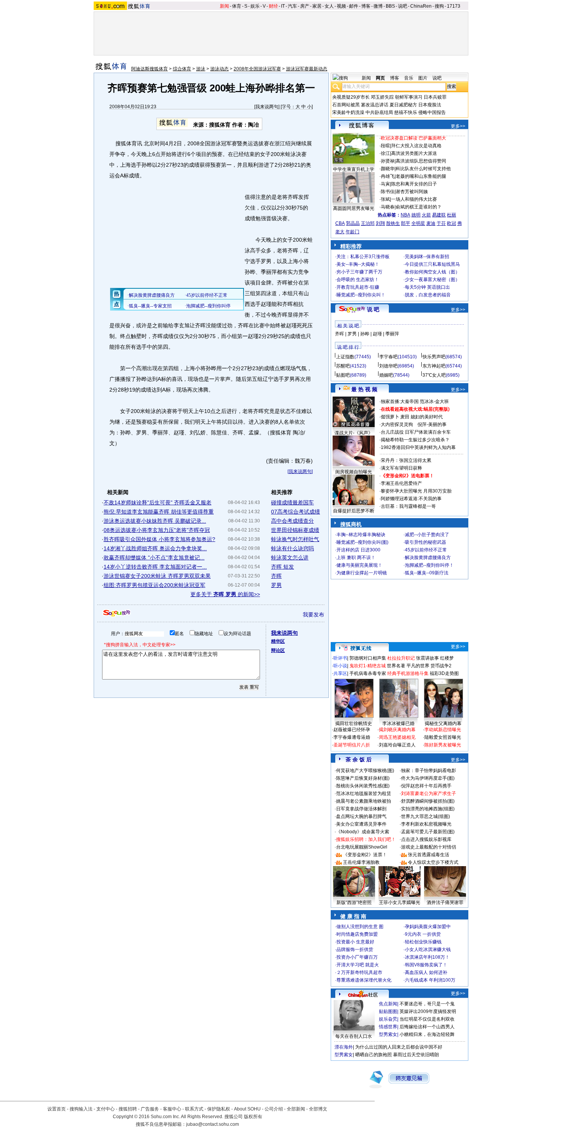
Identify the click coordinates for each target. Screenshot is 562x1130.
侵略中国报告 (432, 112)
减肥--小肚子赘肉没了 (427, 534)
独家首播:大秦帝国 (400, 401)
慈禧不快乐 (405, 112)
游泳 (200, 69)
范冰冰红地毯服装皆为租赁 (363, 793)
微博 (378, 6)
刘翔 (380, 223)
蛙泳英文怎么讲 (290, 557)
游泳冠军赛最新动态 (306, 69)
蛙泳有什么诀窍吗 (292, 548)
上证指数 (345, 356)
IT (283, 6)
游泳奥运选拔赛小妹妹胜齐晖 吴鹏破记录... (155, 521)
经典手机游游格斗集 (408, 673)
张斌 (385, 199)
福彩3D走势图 (444, 673)
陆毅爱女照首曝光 (442, 737)
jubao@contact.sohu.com (212, 1124)
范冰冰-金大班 (434, 401)
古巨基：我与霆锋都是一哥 (408, 506)
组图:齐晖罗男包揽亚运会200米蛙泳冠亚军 (154, 585)
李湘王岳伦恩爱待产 (401, 483)
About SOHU (247, 1109)
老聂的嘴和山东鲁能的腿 (421, 176)
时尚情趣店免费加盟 (357, 934)
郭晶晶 (353, 223)
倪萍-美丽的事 (432, 424)
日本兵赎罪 (435, 97)
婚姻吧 (386, 375)
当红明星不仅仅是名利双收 (427, 1019)
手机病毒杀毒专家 (367, 673)
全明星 (418, 223)
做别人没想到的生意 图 (359, 926)
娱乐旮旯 (388, 1019)
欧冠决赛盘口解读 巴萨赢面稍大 (413, 138)
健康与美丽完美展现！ (359, 565)
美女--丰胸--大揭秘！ (357, 264)
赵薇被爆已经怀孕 (351, 729)
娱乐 (255, 6)
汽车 (292, 6)
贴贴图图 (388, 1011)
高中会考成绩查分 (292, 521)
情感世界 (388, 1026)
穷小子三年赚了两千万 (359, 272)
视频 (341, 6)
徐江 (385, 153)
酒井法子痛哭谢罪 (445, 902)
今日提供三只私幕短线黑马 (432, 264)
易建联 (439, 215)
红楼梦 (447, 658)
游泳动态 (219, 69)
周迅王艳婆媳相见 (397, 737)
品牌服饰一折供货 (354, 949)
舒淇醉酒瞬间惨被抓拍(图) (428, 801)
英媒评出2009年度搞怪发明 (428, 1011)
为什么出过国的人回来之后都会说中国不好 (398, 1047)
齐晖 (276, 576)
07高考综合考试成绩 (295, 512)
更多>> (458, 126)
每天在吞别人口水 (353, 1036)
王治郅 (368, 223)
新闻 (224, 6)
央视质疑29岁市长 (351, 97)
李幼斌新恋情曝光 (442, 729)
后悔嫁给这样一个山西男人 (427, 1026)
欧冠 (451, 223)
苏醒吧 (343, 366)
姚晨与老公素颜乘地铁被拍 (363, 801)
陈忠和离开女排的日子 (414, 184)
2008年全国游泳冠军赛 (257, 69)
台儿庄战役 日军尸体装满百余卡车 (416, 432)
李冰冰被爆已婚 (398, 723)
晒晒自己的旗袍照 (373, 1054)
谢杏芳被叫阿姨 (412, 191)
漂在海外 (344, 1047)
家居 (317, 6)
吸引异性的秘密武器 (425, 542)
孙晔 (364, 334)
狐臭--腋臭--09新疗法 (426, 573)
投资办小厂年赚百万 (357, 957)
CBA (340, 223)
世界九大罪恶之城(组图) (425, 816)
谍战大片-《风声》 (354, 433)
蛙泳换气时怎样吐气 (295, 539)
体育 (236, 6)
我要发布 (313, 614)
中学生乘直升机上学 (353, 169)
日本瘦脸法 (429, 104)
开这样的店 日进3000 (358, 550)
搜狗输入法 (81, 1109)
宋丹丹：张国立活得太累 (406, 460)
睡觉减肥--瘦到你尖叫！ (360, 295)
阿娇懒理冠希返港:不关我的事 (411, 498)
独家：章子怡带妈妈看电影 (428, 770)
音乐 (408, 78)
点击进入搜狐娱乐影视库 (426, 839)
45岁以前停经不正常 (426, 550)
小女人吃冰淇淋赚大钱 (428, 949)
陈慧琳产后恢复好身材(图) (363, 778)
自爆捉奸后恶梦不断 (353, 511)
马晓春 (388, 207)
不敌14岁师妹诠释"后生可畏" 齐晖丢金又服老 (157, 502)
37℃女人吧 (434, 375)
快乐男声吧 (433, 356)
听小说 (340, 665)
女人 (329, 6)
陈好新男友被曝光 (442, 745)
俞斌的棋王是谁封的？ (419, 207)
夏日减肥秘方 (403, 104)
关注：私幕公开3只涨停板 (363, 256)
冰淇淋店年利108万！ (427, 957)
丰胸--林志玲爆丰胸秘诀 (360, 534)
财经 (273, 6)
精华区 (278, 641)
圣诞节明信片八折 (351, 745)
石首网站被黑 (346, 104)
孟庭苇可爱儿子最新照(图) (428, 831)
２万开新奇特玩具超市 (359, 972)
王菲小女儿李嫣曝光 (399, 902)
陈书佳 (388, 191)
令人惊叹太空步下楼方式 (433, 862)
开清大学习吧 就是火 (357, 964)
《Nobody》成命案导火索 (362, 831)
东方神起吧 (433, 366)
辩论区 (278, 650)
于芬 (441, 223)
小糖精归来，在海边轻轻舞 (427, 1034)
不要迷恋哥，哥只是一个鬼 (427, 1003)
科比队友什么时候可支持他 (423, 168)
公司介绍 (274, 1109)
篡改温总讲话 (374, 104)
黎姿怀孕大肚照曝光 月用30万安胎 (416, 491)
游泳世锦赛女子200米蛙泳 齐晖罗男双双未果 (157, 576)
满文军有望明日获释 (401, 468)
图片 (422, 78)
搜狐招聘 (128, 1109)
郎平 (405, 223)
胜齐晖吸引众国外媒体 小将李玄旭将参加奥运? (159, 539)
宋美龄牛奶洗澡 (348, 112)
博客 (365, 6)
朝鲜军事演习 (408, 97)
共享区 (340, 673)
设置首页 (56, 1109)
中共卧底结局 (379, 112)
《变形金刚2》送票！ (365, 854)
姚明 (416, 215)
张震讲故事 (427, 658)
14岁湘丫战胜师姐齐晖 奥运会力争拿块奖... (155, 548)
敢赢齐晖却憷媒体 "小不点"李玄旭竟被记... (154, 557)
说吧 (402, 6)
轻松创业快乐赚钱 (423, 942)
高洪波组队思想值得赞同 (421, 161)
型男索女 (388, 1034)
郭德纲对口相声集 (367, 658)
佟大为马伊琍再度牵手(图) (428, 778)
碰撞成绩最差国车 (292, 502)
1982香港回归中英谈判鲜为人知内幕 (418, 447)
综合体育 (182, 69)
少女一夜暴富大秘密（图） (432, 279)
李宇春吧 (388, 356)
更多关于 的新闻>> (225, 594)
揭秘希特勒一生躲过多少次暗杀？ (415, 439)
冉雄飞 (388, 176)
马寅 (385, 184)
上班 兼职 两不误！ (355, 557)
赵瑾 (377, 334)
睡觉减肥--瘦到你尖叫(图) (362, 542)
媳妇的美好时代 (427, 416)
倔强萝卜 (390, 416)
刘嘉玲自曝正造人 (397, 745)
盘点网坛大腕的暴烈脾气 (361, 816)
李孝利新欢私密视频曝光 (426, 824)
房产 (304, 6)
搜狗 (439, 6)
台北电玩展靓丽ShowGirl (361, 847)
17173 (453, 6)
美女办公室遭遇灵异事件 (361, 824)
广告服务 (150, 1109)
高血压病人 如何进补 (426, 972)
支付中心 (105, 1109)
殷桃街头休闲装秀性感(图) (363, 786)
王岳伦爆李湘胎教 (361, 862)
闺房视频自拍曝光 (353, 472)
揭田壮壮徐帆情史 (353, 723)
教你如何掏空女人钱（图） (432, 272)
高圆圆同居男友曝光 (353, 208)
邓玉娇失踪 (382, 97)
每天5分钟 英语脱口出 (427, 287)
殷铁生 (393, 223)
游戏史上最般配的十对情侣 (428, 847)
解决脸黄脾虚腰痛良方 (428, 557)
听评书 (340, 658)
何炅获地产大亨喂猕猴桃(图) (365, 770)
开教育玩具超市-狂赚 (357, 287)
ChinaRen (421, 6)
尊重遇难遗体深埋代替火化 (363, 980)
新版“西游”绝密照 (354, 902)
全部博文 (318, 1109)
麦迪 (430, 223)
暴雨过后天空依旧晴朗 (416, 1054)
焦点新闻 (388, 1003)
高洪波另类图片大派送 (414, 153)
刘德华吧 (388, 366)
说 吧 (373, 309)
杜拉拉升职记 (401, 658)
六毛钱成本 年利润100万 (430, 980)
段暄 (385, 145)
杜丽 (451, 215)
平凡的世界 (417, 665)
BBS (390, 6)
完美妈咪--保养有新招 (427, 256)
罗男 (276, 585)
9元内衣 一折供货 (423, 934)
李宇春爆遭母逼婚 (351, 737)
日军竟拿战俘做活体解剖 (361, 808)
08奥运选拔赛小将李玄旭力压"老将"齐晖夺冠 (157, 530)
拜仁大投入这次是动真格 (416, 145)
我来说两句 (266, 106)
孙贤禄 (388, 161)
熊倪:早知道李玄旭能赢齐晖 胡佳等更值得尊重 (159, 512)
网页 (380, 78)
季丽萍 (392, 334)
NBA (405, 215)
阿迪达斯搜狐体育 (149, 69)
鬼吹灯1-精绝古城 (367, 665)
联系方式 (194, 1109)
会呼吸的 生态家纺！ (357, 279)
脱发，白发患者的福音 (428, 295)
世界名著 (396, 665)
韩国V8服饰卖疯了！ (426, 964)
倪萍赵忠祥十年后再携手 (426, 786)
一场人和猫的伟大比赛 (414, 199)
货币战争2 (441, 665)
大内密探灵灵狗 (397, 424)
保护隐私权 (218, 1109)
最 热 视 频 (364, 389)
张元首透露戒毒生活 (428, 854)
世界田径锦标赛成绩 (295, 530)
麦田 (404, 416)
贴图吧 (343, 375)
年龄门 (352, 231)
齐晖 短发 (282, 567)
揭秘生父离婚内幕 (443, 723)
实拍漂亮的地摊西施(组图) (428, 808)
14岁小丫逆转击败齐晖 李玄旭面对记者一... (155, 567)
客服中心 (172, 1109)
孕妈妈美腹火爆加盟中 (428, 926)
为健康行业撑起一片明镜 (361, 573)
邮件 (353, 6)
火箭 (426, 215)
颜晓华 (388, 168)
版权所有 (253, 1116)
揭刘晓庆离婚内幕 (397, 729)
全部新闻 (296, 1109)
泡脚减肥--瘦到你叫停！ (429, 565)
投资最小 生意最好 (355, 942)
